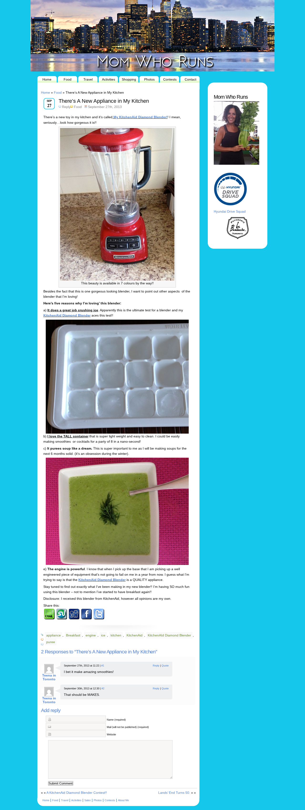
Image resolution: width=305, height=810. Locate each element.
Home (46, 79)
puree (50, 642)
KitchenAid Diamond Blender (67, 315)
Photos (149, 79)
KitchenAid (134, 635)
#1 (102, 665)
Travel (88, 79)
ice (103, 635)
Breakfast (73, 635)
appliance (53, 635)
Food (67, 79)
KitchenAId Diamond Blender (169, 635)
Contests (170, 79)
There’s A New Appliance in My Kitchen (104, 101)
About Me (123, 800)
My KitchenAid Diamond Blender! (140, 117)
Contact (190, 79)
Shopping (129, 79)
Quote (165, 665)
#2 (103, 688)
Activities (108, 79)
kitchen (116, 635)
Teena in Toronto (49, 677)
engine (91, 635)
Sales (87, 800)
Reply (66, 107)
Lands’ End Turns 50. (174, 793)
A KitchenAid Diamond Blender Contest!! (76, 793)
